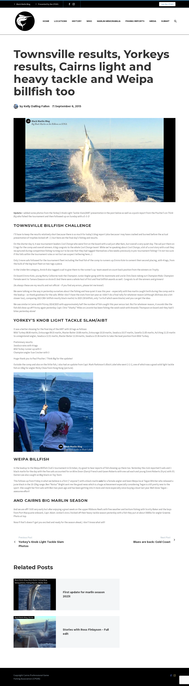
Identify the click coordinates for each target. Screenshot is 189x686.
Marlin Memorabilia (109, 21)
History (76, 21)
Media (152, 21)
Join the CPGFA (167, 4)
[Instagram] (74, 4)
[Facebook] (69, 4)
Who (89, 21)
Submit (165, 21)
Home (46, 21)
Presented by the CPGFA (48, 4)
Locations (60, 21)
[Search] (175, 21)
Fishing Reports (134, 21)
